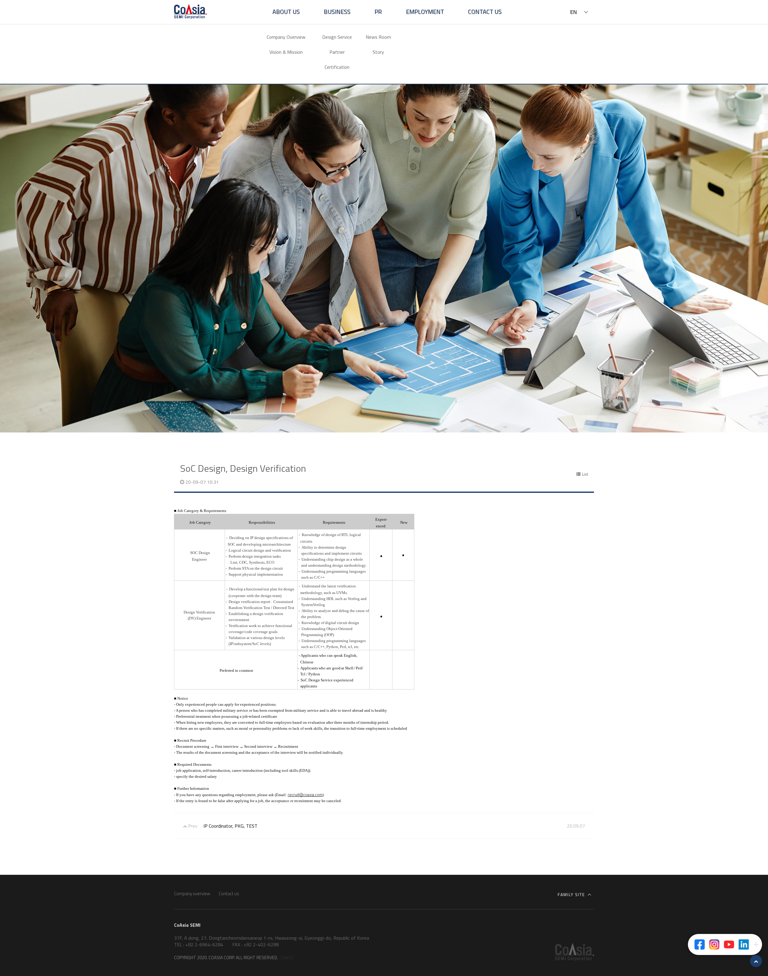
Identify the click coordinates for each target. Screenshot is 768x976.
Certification (337, 67)
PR (378, 11)
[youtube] (729, 944)
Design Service (337, 37)
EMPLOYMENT (425, 11)
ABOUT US (286, 11)
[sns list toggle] (756, 944)
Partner (337, 52)
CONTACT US (485, 11)
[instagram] (714, 944)
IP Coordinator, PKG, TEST (230, 825)
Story (378, 52)
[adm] (286, 957)
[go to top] (756, 961)
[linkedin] (744, 944)
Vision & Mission (286, 52)
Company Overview (286, 37)
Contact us (229, 893)
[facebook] (699, 944)
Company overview (192, 893)
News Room (378, 37)
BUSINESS (337, 11)
